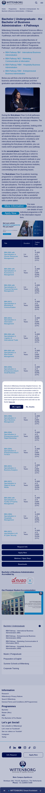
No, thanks (30, 407)
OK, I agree (16, 407)
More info (12, 402)
